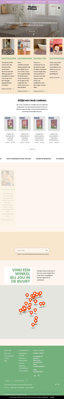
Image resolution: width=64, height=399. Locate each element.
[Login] (51, 8)
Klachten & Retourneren (25, 384)
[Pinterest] (38, 375)
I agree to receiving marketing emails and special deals (33, 254)
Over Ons (7, 353)
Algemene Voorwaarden (17, 387)
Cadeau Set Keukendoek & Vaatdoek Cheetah (10, 137)
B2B (5, 361)
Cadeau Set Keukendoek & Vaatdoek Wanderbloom (54, 137)
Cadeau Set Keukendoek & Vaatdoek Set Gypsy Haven (39, 137)
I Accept (52, 397)
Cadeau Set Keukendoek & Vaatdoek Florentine (24, 137)
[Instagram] (35, 375)
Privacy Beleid (23, 371)
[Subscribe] (47, 250)
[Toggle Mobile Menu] (6, 8)
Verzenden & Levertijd (10, 384)
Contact (21, 363)
